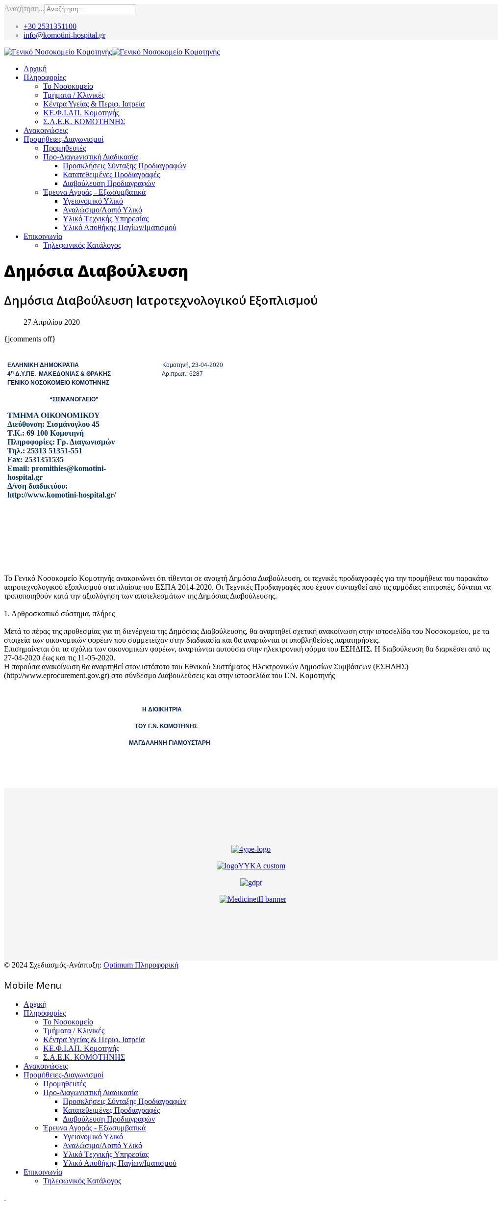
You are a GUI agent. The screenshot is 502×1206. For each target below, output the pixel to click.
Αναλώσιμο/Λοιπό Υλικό (102, 210)
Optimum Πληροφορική (140, 965)
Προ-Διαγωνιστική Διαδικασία (90, 157)
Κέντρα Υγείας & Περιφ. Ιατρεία (94, 104)
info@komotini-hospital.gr (64, 35)
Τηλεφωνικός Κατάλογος (82, 245)
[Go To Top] (5, 1197)
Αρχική (35, 68)
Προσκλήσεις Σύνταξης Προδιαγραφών (124, 165)
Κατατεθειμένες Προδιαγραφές (111, 174)
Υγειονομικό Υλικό (93, 201)
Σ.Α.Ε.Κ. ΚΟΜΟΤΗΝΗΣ (84, 121)
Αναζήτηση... (24, 8)
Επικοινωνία (43, 236)
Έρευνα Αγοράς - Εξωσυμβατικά (94, 192)
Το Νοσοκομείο (68, 86)
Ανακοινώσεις (46, 130)
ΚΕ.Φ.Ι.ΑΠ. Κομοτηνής (81, 112)
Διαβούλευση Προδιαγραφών (109, 183)
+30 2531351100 (50, 26)
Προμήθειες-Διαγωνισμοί (63, 139)
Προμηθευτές (64, 148)
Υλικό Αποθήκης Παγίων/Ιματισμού (119, 227)
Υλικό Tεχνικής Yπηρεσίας (106, 218)
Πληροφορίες (45, 77)
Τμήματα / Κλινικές (73, 95)
